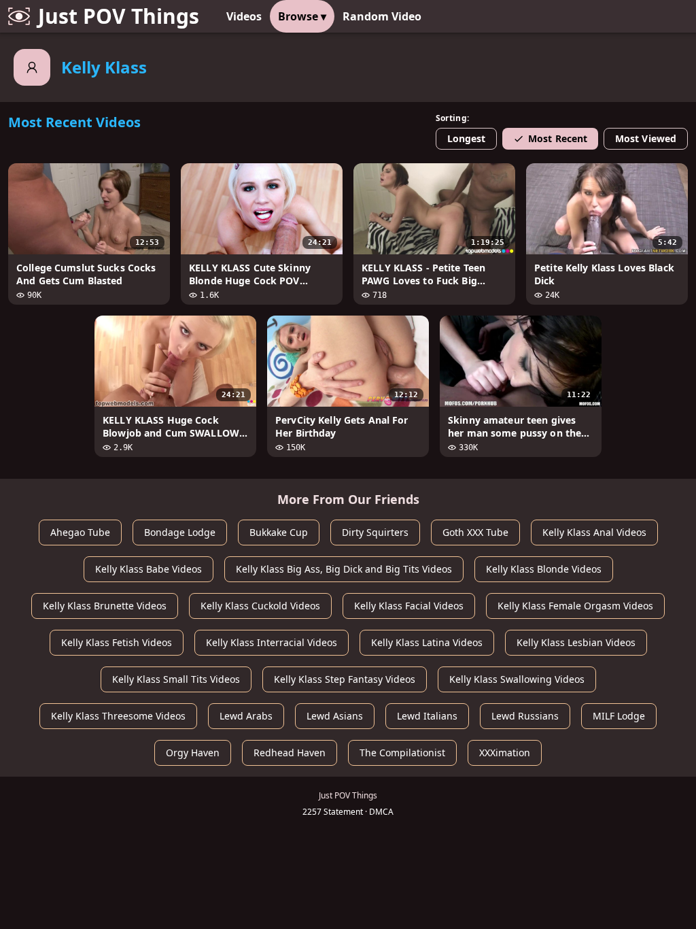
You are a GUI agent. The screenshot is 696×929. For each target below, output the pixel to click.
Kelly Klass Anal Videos (594, 532)
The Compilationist (402, 752)
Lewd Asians (335, 715)
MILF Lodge (619, 715)
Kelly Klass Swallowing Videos (517, 679)
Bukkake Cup (278, 532)
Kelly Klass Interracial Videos (271, 642)
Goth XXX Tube (475, 532)
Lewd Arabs (246, 715)
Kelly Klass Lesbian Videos (576, 642)
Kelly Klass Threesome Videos (118, 715)
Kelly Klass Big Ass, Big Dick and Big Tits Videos (344, 568)
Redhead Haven (290, 752)
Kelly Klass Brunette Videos (105, 605)
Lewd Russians (525, 715)
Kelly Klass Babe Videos (148, 568)
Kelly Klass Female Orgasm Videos (575, 605)
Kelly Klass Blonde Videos (544, 568)
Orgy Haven (193, 752)
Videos (244, 16)
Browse (302, 16)
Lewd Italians (427, 715)
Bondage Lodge (179, 532)
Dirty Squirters (375, 532)
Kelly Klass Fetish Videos (116, 642)
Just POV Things (118, 16)
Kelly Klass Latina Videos (427, 642)
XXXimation (504, 752)
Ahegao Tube (80, 532)
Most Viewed (645, 138)
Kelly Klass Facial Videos (409, 605)
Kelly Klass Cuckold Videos (260, 605)
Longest (466, 138)
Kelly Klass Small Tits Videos (176, 679)
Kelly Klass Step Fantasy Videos (344, 679)
